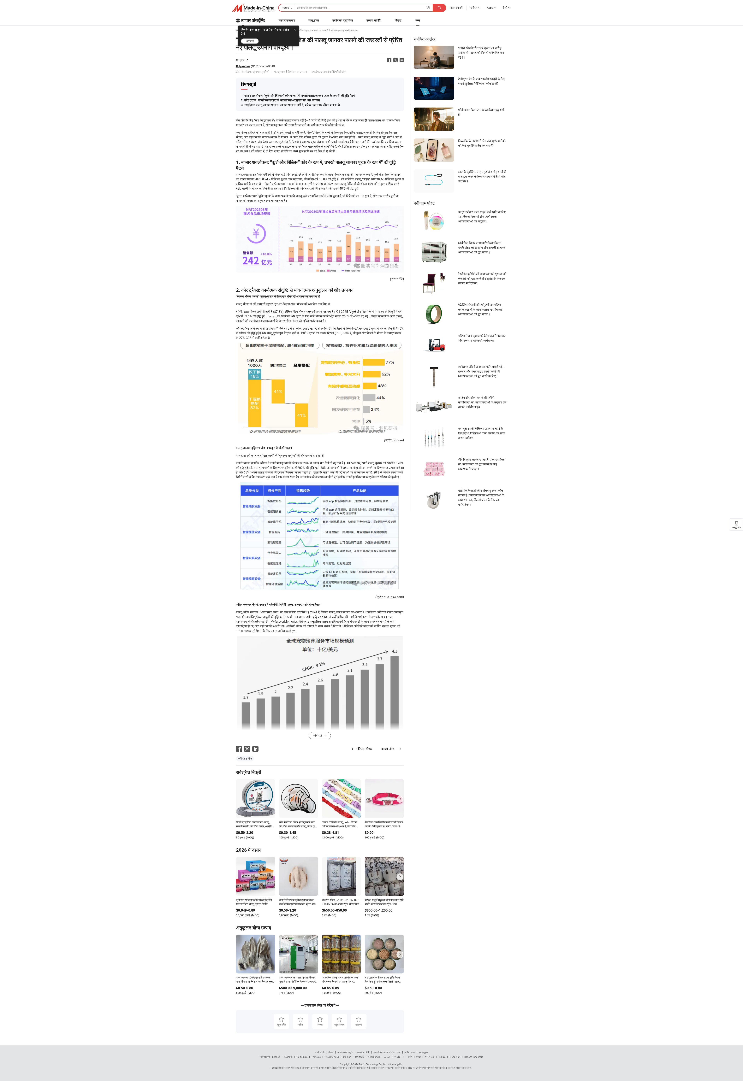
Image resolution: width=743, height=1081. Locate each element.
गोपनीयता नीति (363, 1052)
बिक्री (398, 20)
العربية (387, 1056)
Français (316, 1056)
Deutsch (359, 1056)
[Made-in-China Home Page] (253, 8)
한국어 (397, 1056)
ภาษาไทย (430, 1056)
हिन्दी (418, 1056)
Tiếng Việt (454, 1056)
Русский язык (332, 1056)
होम (237, 30)
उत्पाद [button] (285, 8)
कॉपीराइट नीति (245, 758)
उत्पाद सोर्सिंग (373, 20)
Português (302, 1056)
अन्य (417, 20)
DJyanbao (243, 66)
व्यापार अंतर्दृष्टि (253, 20)
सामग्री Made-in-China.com (387, 1052)
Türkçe (442, 1056)
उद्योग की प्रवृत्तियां (342, 20)
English (276, 1056)
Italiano (347, 1056)
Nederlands (374, 1056)
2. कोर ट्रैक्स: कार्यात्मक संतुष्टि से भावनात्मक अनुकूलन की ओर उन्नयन (280, 100)
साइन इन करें (456, 7)
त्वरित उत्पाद (410, 1052)
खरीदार (473, 7)
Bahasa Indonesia (473, 1056)
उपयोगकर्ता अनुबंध (345, 1052)
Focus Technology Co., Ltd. (373, 1064)
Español (288, 1056)
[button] (428, 7)
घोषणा (330, 1052)
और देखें (250, 41)
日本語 (408, 1056)
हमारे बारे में (319, 1052)
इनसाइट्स (423, 1052)
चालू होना (313, 20)
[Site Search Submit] (439, 8)
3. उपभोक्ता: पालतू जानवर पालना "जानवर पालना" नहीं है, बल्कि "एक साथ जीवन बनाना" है (290, 105)
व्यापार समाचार (287, 20)
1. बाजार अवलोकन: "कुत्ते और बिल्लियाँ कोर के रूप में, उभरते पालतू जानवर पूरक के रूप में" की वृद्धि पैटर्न (298, 95)
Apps (490, 7)
